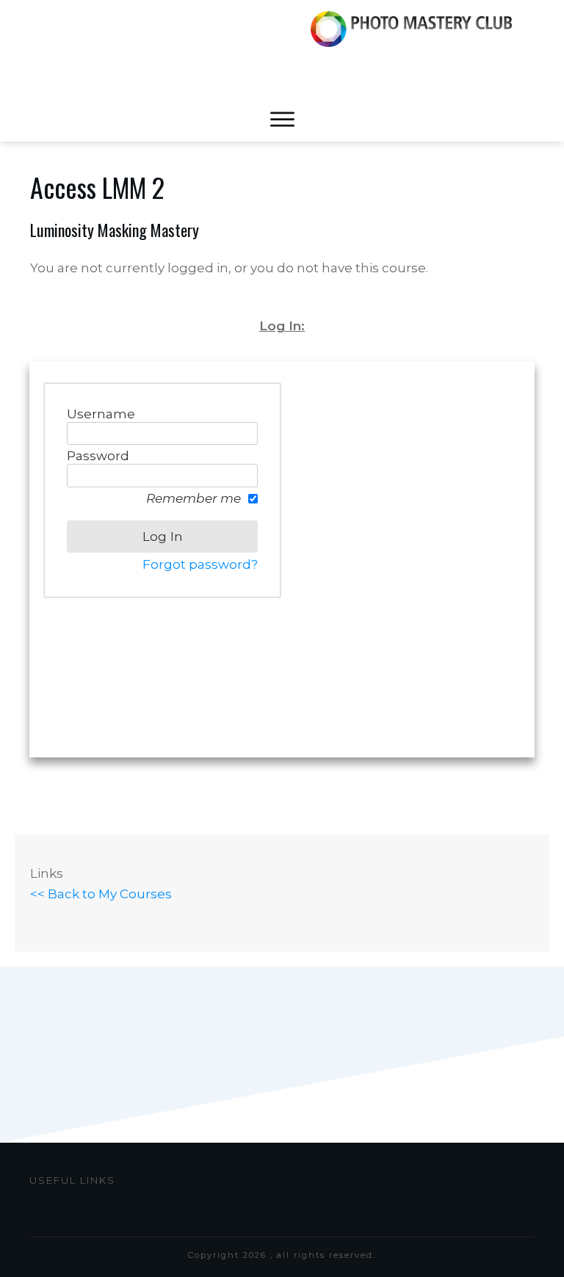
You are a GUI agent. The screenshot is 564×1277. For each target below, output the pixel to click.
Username (101, 414)
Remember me (193, 498)
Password (98, 455)
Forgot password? (200, 564)
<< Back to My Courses (101, 894)
